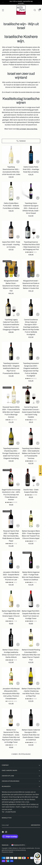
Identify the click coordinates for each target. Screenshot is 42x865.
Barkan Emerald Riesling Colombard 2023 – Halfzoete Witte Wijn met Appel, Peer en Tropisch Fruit (31, 655)
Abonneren (35, 825)
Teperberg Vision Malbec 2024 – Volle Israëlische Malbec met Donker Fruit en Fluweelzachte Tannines (31, 453)
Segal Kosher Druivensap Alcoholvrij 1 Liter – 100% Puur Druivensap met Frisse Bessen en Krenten (11, 494)
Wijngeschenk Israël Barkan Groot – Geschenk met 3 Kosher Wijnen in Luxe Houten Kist (11, 286)
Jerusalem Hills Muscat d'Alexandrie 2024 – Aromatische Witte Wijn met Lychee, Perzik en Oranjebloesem (11, 693)
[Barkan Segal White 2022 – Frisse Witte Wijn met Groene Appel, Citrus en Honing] (11, 599)
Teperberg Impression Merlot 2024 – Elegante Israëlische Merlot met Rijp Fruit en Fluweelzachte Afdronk (11, 368)
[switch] (37, 862)
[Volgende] (39, 2)
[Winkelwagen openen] (3, 10)
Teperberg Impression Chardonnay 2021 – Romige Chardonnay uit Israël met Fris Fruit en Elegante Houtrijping (11, 453)
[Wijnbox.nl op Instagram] (6, 832)
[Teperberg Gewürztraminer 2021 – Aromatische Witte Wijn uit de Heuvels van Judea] (11, 155)
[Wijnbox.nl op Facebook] (3, 832)
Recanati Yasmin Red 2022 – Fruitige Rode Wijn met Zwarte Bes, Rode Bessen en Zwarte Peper (11, 536)
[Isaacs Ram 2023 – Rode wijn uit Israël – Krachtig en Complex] (11, 230)
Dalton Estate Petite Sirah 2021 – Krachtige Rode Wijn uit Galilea (31, 169)
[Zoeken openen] (35, 10)
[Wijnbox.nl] (21, 10)
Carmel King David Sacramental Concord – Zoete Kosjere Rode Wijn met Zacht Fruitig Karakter (31, 412)
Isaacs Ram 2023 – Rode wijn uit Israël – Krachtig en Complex (11, 244)
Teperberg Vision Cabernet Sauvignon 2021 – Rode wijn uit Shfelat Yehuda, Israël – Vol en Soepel (31, 208)
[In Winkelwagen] (17, 161)
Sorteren (22, 141)
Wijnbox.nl (15, 848)
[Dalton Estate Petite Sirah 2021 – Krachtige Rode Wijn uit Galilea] (31, 155)
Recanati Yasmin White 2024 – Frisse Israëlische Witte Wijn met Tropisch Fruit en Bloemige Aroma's (11, 412)
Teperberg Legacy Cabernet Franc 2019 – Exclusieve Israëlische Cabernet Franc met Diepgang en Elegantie (11, 324)
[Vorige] (3, 2)
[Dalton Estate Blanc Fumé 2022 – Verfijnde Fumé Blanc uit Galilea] (11, 191)
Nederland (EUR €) (19, 845)
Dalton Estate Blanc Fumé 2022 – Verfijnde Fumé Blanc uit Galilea (11, 205)
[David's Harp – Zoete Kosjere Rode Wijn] (31, 477)
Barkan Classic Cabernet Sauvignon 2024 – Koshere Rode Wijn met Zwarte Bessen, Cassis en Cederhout (31, 735)
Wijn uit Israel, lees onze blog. (27, 129)
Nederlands (5, 845)
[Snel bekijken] (17, 275)
